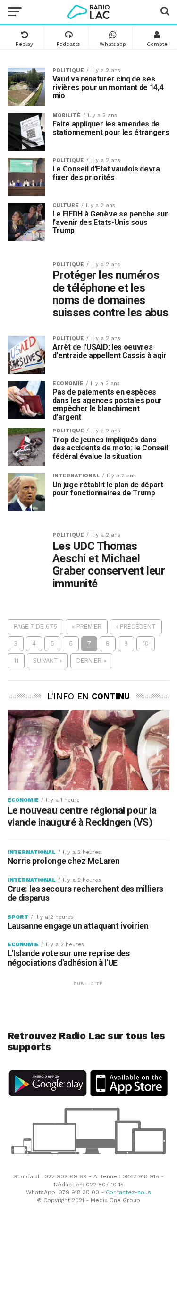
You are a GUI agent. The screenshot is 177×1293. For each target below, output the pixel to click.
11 (16, 660)
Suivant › (47, 660)
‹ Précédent (136, 626)
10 (146, 643)
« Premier (86, 626)
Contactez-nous (128, 1192)
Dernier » (91, 660)
